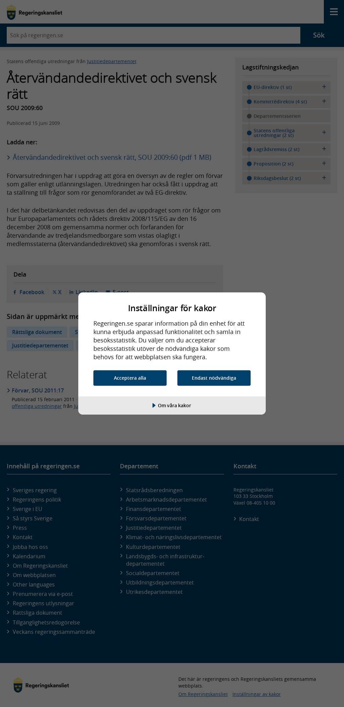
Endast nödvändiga (214, 378)
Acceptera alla (130, 378)
